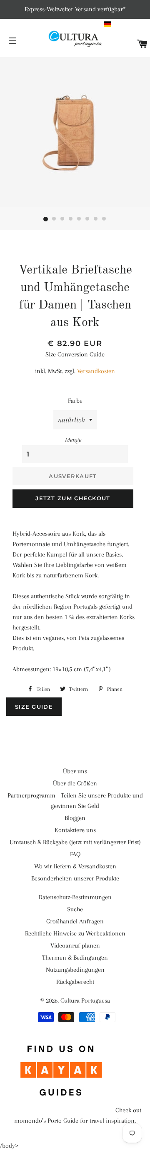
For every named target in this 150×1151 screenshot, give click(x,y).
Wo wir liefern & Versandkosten (75, 866)
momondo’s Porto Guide (46, 1120)
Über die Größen (75, 783)
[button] (126, 24)
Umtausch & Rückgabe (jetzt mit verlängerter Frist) (75, 842)
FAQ (75, 854)
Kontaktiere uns (75, 830)
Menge (73, 440)
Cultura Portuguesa (85, 1000)
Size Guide (34, 706)
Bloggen (75, 818)
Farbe (75, 400)
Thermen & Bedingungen (75, 957)
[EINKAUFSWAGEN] (142, 44)
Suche (75, 909)
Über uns (75, 771)
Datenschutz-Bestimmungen (75, 897)
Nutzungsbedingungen (75, 969)
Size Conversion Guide (75, 354)
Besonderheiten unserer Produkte (75, 878)
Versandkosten (96, 371)
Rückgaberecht (75, 981)
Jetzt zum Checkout (72, 498)
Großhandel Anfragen (75, 921)
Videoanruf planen (75, 945)
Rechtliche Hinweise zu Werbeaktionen (75, 933)
